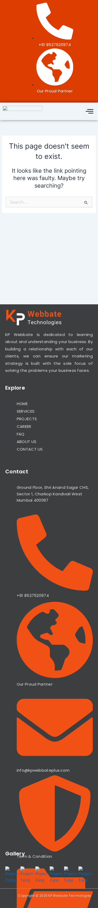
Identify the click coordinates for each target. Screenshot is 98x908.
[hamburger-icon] (89, 111)
